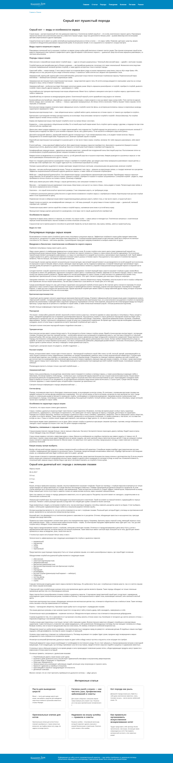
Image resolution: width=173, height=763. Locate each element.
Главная (86, 5)
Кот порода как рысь (122, 689)
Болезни (123, 5)
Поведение (113, 5)
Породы (103, 5)
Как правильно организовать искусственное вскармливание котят (122, 718)
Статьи (95, 5)
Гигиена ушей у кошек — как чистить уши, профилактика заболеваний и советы (86, 691)
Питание (132, 5)
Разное (141, 5)
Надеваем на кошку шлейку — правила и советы (86, 716)
